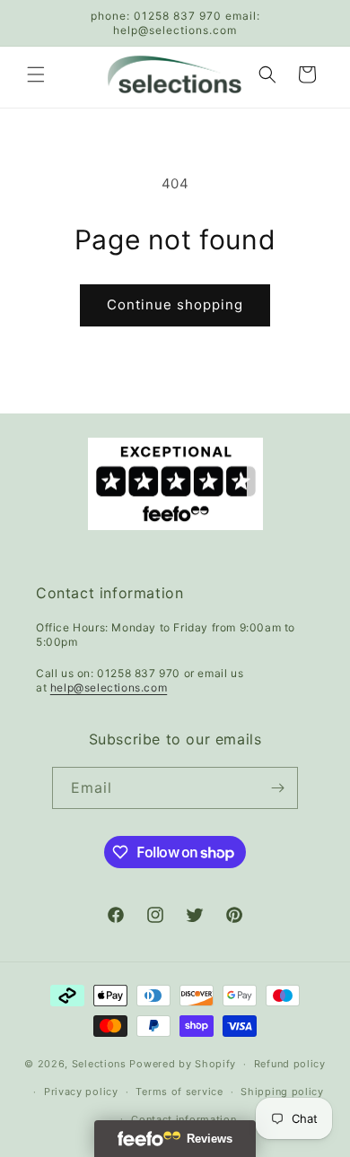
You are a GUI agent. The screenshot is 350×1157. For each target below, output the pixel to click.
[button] (36, 74)
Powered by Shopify (182, 1063)
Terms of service (179, 1091)
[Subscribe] (277, 788)
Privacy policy (81, 1091)
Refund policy (290, 1063)
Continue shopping (175, 304)
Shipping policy (282, 1091)
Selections (99, 1063)
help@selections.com (108, 687)
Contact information (183, 1119)
